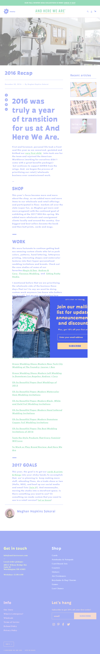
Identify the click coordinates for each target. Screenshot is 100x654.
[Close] (84, 300)
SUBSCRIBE (75, 346)
